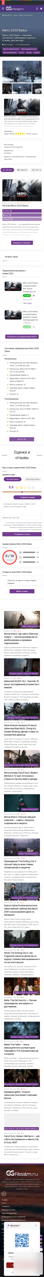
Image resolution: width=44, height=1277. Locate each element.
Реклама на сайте (8, 1210)
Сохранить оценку (27, 497)
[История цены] (33, 295)
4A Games (7, 153)
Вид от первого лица (11, 49)
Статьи (38, 170)
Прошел (8, 219)
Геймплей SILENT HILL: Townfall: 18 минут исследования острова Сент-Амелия (22, 684)
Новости (23, 170)
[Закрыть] (36, 1225)
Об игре (9, 170)
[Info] (37, 1249)
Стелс (21, 52)
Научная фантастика (29, 49)
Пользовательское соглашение (13, 1217)
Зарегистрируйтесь (18, 525)
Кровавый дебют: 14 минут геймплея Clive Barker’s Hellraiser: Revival (21, 1095)
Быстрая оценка (13, 479)
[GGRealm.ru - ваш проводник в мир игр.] (15, 8)
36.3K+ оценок (32, 134)
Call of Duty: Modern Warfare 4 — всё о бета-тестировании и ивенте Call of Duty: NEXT (21, 1139)
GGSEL (29, 303)
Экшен (36, 52)
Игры (15, 15)
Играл (8, 215)
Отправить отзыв (22, 534)
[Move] (32, 1249)
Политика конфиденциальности (14, 1220)
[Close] (41, 1249)
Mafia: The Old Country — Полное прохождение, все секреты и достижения (20, 1003)
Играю (8, 211)
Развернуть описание (21, 243)
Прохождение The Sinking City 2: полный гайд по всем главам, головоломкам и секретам (20, 864)
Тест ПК (22, 439)
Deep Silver (8, 159)
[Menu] (3, 9)
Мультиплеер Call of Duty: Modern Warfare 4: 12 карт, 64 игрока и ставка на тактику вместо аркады (21, 776)
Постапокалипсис (9, 52)
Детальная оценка (32, 479)
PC (18, 44)
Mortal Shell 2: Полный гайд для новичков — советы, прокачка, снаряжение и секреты (20, 820)
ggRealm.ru (8, 15)
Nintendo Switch (24, 44)
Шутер (29, 52)
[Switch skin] (37, 9)
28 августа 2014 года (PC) (13, 147)
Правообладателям (9, 1213)
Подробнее (8, 131)
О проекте (5, 1206)
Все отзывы (23, 591)
